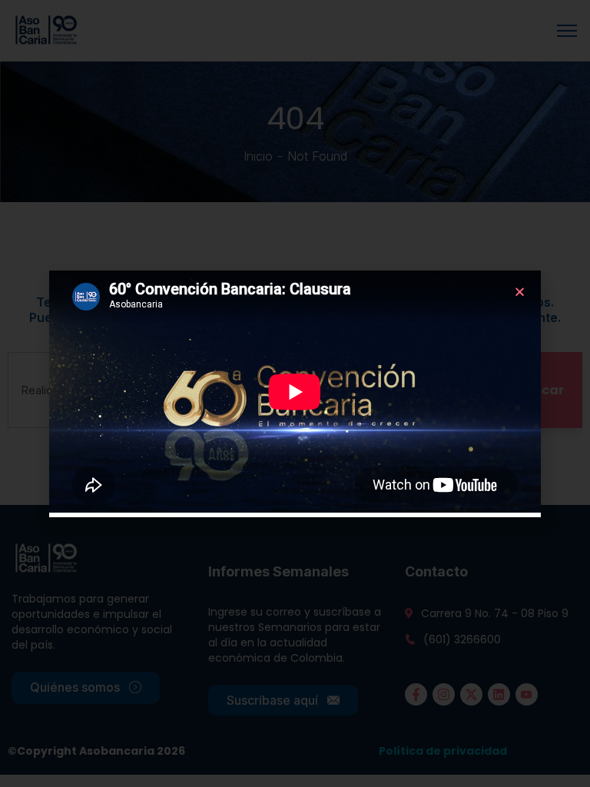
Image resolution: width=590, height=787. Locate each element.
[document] (295, 393)
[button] (519, 291)
